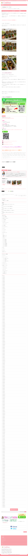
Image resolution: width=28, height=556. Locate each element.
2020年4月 (4, 388)
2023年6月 (4, 332)
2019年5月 (4, 404)
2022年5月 (4, 351)
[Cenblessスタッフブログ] (14, 518)
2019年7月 (4, 401)
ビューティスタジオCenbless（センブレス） (8, 118)
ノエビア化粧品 (4, 219)
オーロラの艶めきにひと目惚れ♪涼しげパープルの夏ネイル (8, 210)
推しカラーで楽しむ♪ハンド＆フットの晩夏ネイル (8, 208)
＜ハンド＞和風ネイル (5, 259)
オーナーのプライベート (5, 226)
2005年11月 (4, 505)
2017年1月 (4, 445)
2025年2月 (4, 303)
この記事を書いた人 (5, 170)
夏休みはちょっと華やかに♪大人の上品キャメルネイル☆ (8, 212)
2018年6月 (4, 420)
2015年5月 (4, 474)
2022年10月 (4, 344)
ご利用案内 (3, 537)
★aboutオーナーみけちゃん (5, 8)
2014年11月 (4, 483)
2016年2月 (4, 461)
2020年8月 (4, 382)
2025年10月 (4, 291)
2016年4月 (4, 458)
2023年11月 (4, 325)
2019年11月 (4, 395)
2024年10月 (4, 309)
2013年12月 (4, 499)
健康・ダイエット (4, 251)
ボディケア (4, 250)
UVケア (3, 247)
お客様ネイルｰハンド (5, 235)
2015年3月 (4, 477)
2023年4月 (4, 335)
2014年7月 (4, 489)
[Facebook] (3, 174)
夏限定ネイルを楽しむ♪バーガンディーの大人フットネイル (8, 204)
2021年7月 (4, 366)
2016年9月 (4, 451)
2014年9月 (4, 486)
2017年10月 (4, 432)
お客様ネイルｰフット (5, 236)
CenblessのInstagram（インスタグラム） (8, 144)
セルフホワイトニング (5, 232)
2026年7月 (4, 278)
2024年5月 (4, 316)
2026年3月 (4, 284)
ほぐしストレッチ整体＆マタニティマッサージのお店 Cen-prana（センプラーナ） (12, 147)
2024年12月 (4, 306)
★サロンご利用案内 (5, 216)
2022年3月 (4, 354)
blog (2, 543)
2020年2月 (4, 391)
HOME (1, 8)
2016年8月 (4, 452)
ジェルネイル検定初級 (5, 243)
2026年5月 (4, 281)
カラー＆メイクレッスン (5, 270)
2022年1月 (4, 357)
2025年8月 (4, 294)
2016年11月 (4, 448)
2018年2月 (4, 426)
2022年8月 (4, 347)
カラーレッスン (4, 269)
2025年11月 (4, 290)
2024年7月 (4, 313)
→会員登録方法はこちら (5, 522)
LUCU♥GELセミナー (5, 273)
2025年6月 (4, 297)
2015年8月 (4, 470)
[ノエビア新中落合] (13, 521)
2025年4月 (4, 300)
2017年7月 (4, 436)
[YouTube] (3, 175)
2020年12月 (4, 376)
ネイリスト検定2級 (4, 240)
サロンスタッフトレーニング (5, 222)
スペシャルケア (4, 229)
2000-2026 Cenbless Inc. (13, 554)
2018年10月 (4, 414)
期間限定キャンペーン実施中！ (6, 200)
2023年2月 (4, 338)
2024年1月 (4, 322)
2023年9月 (4, 328)
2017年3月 (4, 442)
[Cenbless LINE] (22, 518)
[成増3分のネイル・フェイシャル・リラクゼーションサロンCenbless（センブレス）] (7, 3)
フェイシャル (4, 255)
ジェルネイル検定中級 (5, 244)
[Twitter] (2, 174)
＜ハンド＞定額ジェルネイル (5, 258)
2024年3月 (4, 319)
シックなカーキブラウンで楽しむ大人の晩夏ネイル (8, 206)
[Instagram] (4, 174)
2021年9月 (4, 363)
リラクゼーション (4, 262)
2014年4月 (4, 493)
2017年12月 (4, 429)
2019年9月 (4, 398)
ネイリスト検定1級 (4, 239)
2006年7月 (4, 502)
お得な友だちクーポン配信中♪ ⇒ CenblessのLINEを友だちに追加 (14, 129)
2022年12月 (4, 341)
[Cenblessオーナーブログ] (6, 518)
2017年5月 (4, 439)
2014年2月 (4, 496)
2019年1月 (4, 410)
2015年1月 (4, 480)
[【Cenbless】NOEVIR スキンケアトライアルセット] (6, 521)
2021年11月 (4, 360)
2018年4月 (4, 423)
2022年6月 (4, 350)
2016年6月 (4, 455)
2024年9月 (4, 310)
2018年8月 (4, 417)
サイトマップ (3, 544)
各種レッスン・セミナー (5, 265)
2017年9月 (4, 433)
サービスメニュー (4, 540)
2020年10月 (4, 379)
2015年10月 (4, 467)
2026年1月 (4, 287)
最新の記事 (10, 170)
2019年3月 (4, 407)
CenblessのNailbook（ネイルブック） (7, 142)
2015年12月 (4, 464)
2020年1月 (4, 392)
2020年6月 (4, 385)
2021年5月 (4, 369)
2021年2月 (4, 373)
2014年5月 (4, 492)
